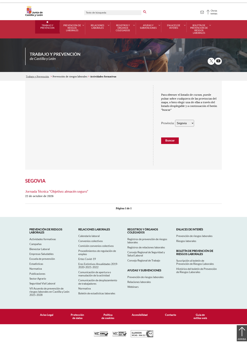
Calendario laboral (89, 235)
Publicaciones (37, 273)
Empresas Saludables (41, 253)
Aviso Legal (46, 314)
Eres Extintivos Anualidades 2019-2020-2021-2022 (98, 265)
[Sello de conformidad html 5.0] (119, 335)
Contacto (170, 314)
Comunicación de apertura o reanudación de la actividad (94, 274)
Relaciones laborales (139, 281)
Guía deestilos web (200, 316)
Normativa (35, 268)
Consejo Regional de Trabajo (143, 260)
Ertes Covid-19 (87, 258)
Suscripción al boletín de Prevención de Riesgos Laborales (195, 262)
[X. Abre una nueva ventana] (211, 61)
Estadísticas (36, 263)
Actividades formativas (42, 239)
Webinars (133, 286)
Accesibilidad (140, 314)
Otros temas (214, 12)
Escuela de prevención (42, 258)
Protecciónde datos (77, 316)
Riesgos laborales (186, 240)
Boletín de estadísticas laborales (96, 293)
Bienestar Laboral (39, 249)
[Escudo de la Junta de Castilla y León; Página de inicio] (34, 15)
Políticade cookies (107, 316)
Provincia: (167, 123)
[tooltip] (202, 11)
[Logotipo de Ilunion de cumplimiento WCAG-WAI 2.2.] (142, 336)
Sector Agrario (37, 278)
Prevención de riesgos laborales (145, 277)
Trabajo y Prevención (47, 26)
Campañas (35, 243)
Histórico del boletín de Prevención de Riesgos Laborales (196, 270)
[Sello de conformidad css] (101, 335)
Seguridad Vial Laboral (42, 283)
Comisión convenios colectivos (96, 245)
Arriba (242, 339)
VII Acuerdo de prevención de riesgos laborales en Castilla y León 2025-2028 (49, 292)
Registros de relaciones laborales (146, 247)
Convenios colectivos (90, 240)
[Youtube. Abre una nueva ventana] (218, 61)
